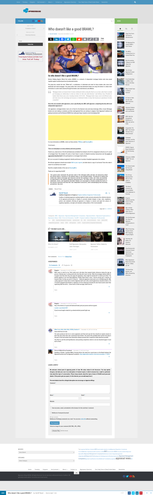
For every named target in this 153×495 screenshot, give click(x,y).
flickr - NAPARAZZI (108, 208)
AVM (115, 451)
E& (81, 220)
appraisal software (107, 456)
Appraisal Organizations (103, 216)
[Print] (96, 39)
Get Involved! (41, 2)
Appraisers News (53, 218)
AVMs (103, 453)
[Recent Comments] (126, 29)
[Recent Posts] (132, 29)
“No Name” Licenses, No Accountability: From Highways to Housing (130, 190)
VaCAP (77, 218)
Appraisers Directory (70, 2)
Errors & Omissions (68, 218)
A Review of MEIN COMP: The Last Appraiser (130, 159)
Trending (24, 2)
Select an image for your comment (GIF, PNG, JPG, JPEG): (65, 426)
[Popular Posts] (120, 29)
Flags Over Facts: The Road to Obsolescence (130, 35)
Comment (53, 383)
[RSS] (42, 21)
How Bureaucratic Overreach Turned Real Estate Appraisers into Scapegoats (130, 252)
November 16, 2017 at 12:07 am (89, 329)
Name (52, 395)
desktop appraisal (111, 458)
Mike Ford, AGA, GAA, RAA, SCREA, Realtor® (67, 329)
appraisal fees (91, 456)
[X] (50, 39)
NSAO (66, 222)
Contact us (59, 2)
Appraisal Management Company (93, 454)
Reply (55, 290)
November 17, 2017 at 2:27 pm (81, 350)
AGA (86, 456)
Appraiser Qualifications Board (92, 458)
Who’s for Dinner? (53, 244)
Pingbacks (68, 265)
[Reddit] (79, 39)
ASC (132, 458)
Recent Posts (58, 189)
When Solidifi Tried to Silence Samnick (130, 90)
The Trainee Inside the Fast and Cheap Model (130, 168)
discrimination (110, 451)
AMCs (96, 449)
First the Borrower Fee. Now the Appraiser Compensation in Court (130, 221)
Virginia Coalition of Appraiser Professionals (89, 195)
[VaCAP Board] (52, 196)
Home (18, 2)
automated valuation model (104, 449)
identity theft (104, 220)
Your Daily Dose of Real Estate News (88, 2)
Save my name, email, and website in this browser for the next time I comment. (73, 408)
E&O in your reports (76, 162)
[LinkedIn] (56, 39)
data (83, 451)
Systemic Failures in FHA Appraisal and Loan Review (130, 109)
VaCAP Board (53, 34)
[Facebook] (62, 39)
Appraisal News (90, 216)
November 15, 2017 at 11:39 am (68, 303)
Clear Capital (87, 451)
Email (83, 395)
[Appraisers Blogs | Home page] (31, 11)
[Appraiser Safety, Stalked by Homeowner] (101, 237)
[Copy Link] (90, 39)
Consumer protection (122, 451)
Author (50, 189)
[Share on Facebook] (129, 493)
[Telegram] (67, 39)
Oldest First (68, 256)
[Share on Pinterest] (140, 493)
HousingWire (89, 142)
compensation (115, 456)
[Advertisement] (102, 11)
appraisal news (76, 220)
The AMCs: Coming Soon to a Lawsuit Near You (130, 53)
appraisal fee (84, 449)
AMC (56, 216)
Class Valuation (91, 449)
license (62, 222)
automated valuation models (97, 451)
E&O (60, 218)
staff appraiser (73, 222)
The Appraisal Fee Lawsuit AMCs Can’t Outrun (130, 44)
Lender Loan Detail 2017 (61, 308)
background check (99, 456)
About (50, 2)
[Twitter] (109, 193)
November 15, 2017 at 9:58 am (68, 270)
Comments (55, 265)
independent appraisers (54, 222)
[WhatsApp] (73, 39)
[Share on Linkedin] (137, 493)
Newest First (61, 256)
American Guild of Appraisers (111, 453)
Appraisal (61, 216)
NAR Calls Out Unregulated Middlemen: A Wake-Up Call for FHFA (130, 120)
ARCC (83, 453)
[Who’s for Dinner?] (58, 237)
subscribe (83, 419)
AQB (101, 458)
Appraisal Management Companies (75, 216)
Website (52, 401)
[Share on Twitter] (133, 493)
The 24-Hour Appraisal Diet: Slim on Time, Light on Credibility (129, 178)
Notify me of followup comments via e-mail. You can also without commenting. (74, 419)
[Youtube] (39, 21)
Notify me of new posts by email (60, 413)
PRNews (80, 142)
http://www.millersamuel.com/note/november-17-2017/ (95, 354)
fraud (99, 220)
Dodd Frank (104, 458)
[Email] (84, 39)
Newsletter (105, 2)
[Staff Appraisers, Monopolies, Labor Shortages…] (80, 237)
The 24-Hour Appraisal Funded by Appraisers (130, 72)
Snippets (32, 2)
